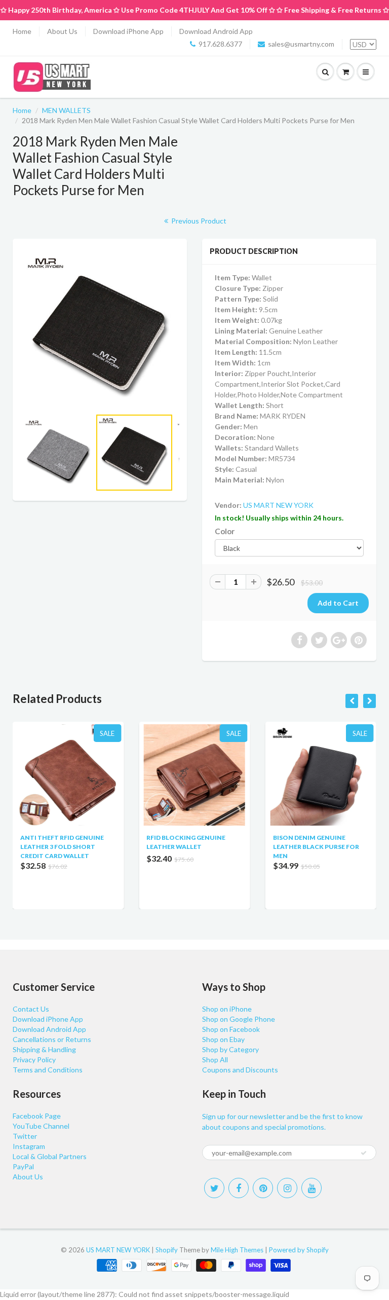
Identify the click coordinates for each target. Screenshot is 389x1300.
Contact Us (31, 1009)
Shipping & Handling (44, 1049)
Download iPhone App (128, 31)
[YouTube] (311, 1188)
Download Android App (216, 31)
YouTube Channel (41, 1126)
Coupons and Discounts (240, 1069)
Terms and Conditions (48, 1069)
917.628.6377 (220, 44)
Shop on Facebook (231, 1029)
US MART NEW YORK (278, 505)
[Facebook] (238, 1188)
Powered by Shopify (299, 1250)
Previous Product (198, 220)
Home (22, 31)
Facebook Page (37, 1115)
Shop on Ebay (223, 1039)
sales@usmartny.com (301, 44)
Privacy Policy (34, 1059)
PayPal (23, 1166)
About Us (62, 31)
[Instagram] (287, 1188)
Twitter (25, 1136)
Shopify (166, 1250)
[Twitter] (214, 1188)
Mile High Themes (237, 1250)
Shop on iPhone (227, 1009)
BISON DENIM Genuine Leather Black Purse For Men (213, 847)
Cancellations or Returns (52, 1039)
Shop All (215, 1059)
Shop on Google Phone (238, 1019)
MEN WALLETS (66, 110)
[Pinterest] (263, 1188)
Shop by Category (230, 1049)
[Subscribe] (363, 1153)
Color (225, 531)
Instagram (29, 1146)
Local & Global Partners (50, 1156)
